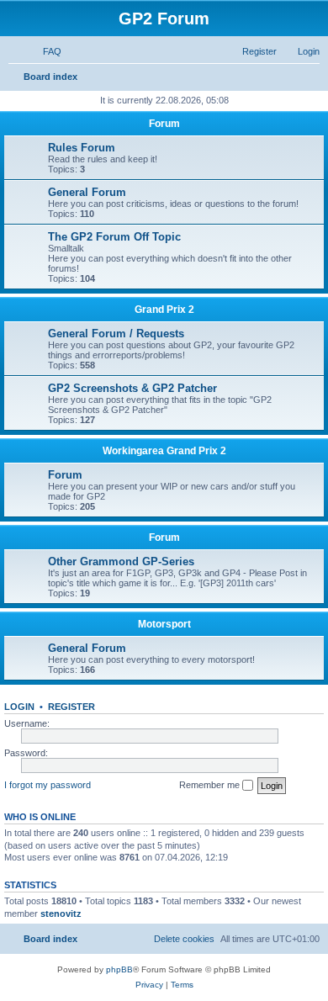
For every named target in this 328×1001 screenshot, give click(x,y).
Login (19, 707)
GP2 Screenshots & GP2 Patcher (132, 388)
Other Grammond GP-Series (121, 561)
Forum (164, 124)
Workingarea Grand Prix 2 (164, 451)
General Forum (87, 192)
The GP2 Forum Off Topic (114, 236)
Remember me (210, 785)
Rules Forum (81, 147)
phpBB (119, 969)
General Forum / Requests (116, 333)
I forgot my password (47, 785)
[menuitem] (44, 51)
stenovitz (61, 913)
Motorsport (164, 624)
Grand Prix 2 (164, 309)
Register (71, 707)
